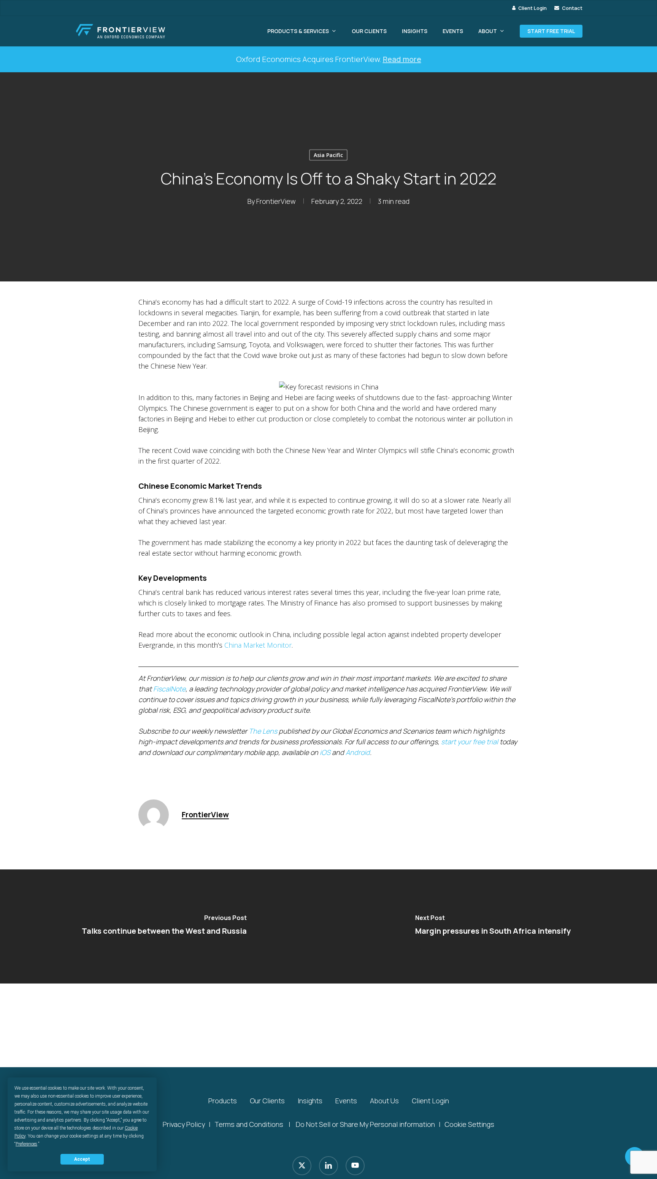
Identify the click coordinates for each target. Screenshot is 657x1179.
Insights (310, 1100)
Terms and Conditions (248, 1124)
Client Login (430, 1100)
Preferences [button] (26, 1144)
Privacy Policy (184, 1124)
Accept (82, 1159)
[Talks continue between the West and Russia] (164, 926)
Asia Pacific (328, 155)
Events (346, 1100)
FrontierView (276, 201)
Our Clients (267, 1100)
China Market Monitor (258, 645)
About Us (384, 1100)
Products (222, 1100)
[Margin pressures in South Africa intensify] (492, 926)
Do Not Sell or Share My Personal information (365, 1124)
